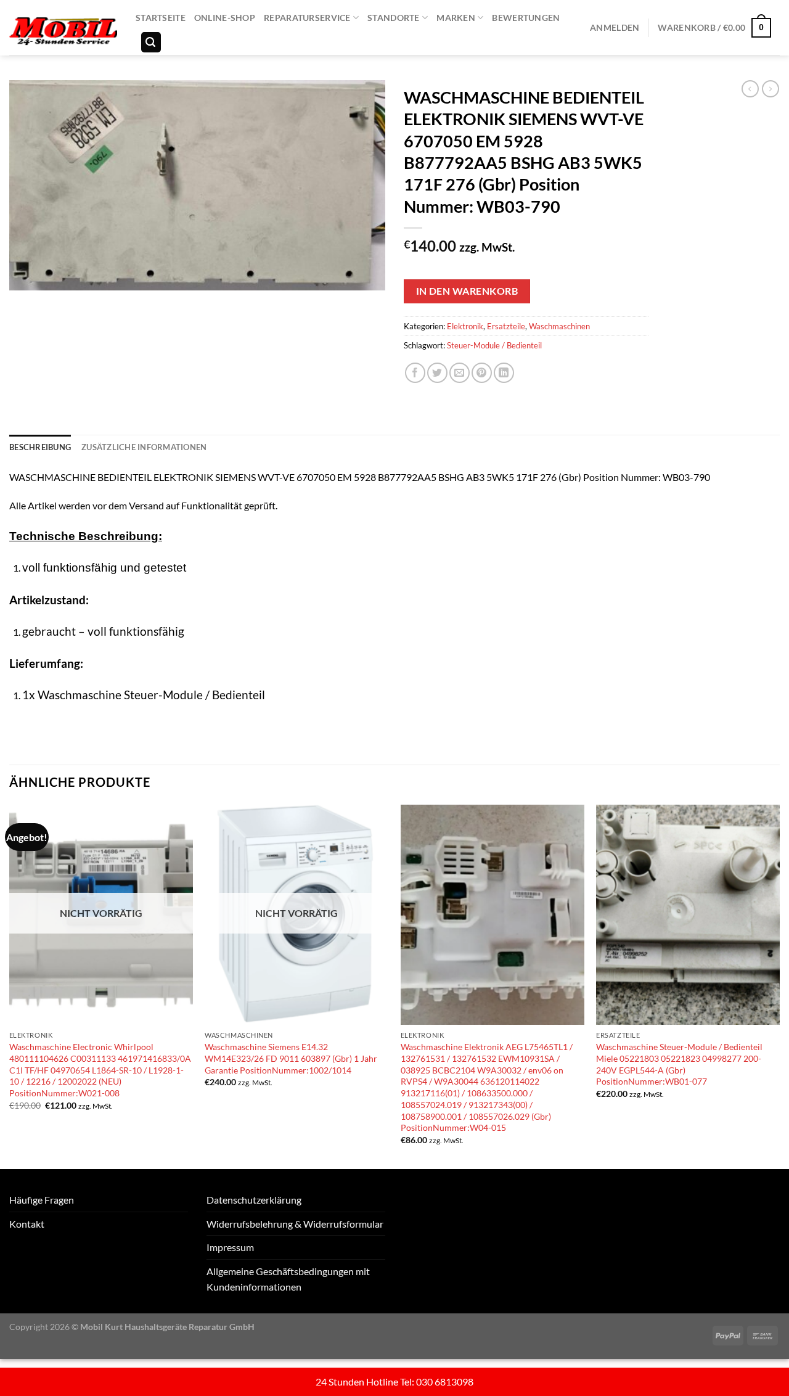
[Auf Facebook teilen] (415, 373)
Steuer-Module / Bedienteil (494, 345)
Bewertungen (526, 17)
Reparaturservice (307, 17)
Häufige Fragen (41, 1199)
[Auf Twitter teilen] (437, 373)
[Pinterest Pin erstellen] (482, 373)
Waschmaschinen (559, 326)
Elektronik (465, 326)
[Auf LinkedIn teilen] (504, 373)
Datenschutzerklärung (253, 1199)
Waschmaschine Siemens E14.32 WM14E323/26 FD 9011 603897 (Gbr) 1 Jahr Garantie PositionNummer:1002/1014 (291, 1058)
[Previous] (10, 985)
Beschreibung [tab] (40, 447)
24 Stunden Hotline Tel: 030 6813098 (394, 1381)
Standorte (393, 17)
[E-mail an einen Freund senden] (459, 373)
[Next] (779, 985)
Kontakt (26, 1224)
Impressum (230, 1247)
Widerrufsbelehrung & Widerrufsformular (294, 1224)
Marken (455, 17)
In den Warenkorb (467, 291)
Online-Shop (224, 17)
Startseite (161, 17)
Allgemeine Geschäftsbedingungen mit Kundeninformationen (288, 1279)
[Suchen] (151, 42)
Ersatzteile (506, 326)
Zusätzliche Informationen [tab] (143, 447)
